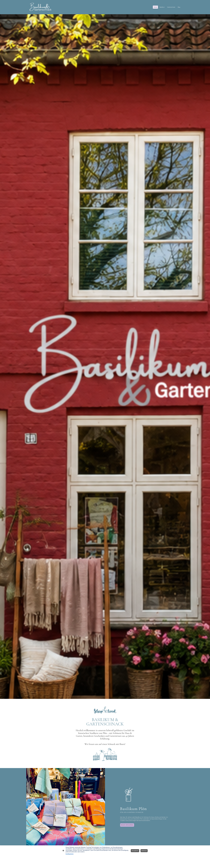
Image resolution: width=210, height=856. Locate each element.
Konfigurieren (70, 854)
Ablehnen (144, 850)
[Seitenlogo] (40, 7)
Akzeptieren (134, 850)
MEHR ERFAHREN (127, 825)
